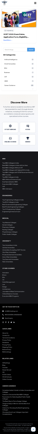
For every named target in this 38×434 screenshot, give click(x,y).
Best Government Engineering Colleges (15, 204)
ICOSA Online (6, 374)
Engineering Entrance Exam (11, 211)
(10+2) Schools (6, 377)
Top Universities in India (9, 245)
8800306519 (9, 315)
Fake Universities (7, 262)
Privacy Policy (6, 340)
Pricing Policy (6, 345)
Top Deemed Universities (10, 259)
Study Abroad (6, 370)
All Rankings (6, 363)
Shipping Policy (7, 347)
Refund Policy (6, 349)
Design (4, 287)
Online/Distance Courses (10, 294)
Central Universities (8, 247)
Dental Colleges (7, 225)
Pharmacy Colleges (8, 227)
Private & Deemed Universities (12, 255)
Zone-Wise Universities (9, 257)
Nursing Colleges (7, 229)
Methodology (6, 352)
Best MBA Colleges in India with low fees (15, 165)
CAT (3, 186)
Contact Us (5, 335)
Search (31, 50)
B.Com (4, 275)
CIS (3, 372)
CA (3, 280)
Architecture (6, 289)
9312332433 (18, 315)
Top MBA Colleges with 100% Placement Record (17, 172)
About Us (5, 333)
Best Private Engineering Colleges (13, 207)
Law (3, 284)
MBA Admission (7, 189)
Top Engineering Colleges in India (13, 200)
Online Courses (7, 379)
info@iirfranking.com (11, 311)
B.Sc (3, 277)
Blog (3, 365)
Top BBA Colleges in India (10, 177)
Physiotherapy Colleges (9, 232)
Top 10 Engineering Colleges (11, 209)
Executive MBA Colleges (10, 184)
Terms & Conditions (8, 338)
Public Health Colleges (9, 234)
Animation (5, 273)
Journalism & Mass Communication (13, 291)
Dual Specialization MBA (10, 182)
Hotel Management (8, 282)
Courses (5, 367)
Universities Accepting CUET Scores (13, 250)
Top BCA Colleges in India (10, 202)
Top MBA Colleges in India (10, 163)
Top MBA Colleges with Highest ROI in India (15, 170)
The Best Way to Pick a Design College (14, 401)
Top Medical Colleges (9, 222)
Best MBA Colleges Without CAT (12, 168)
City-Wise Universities (9, 252)
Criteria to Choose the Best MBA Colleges (15, 394)
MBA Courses (6, 175)
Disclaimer (5, 342)
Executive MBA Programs (10, 296)
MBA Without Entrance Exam (11, 179)
